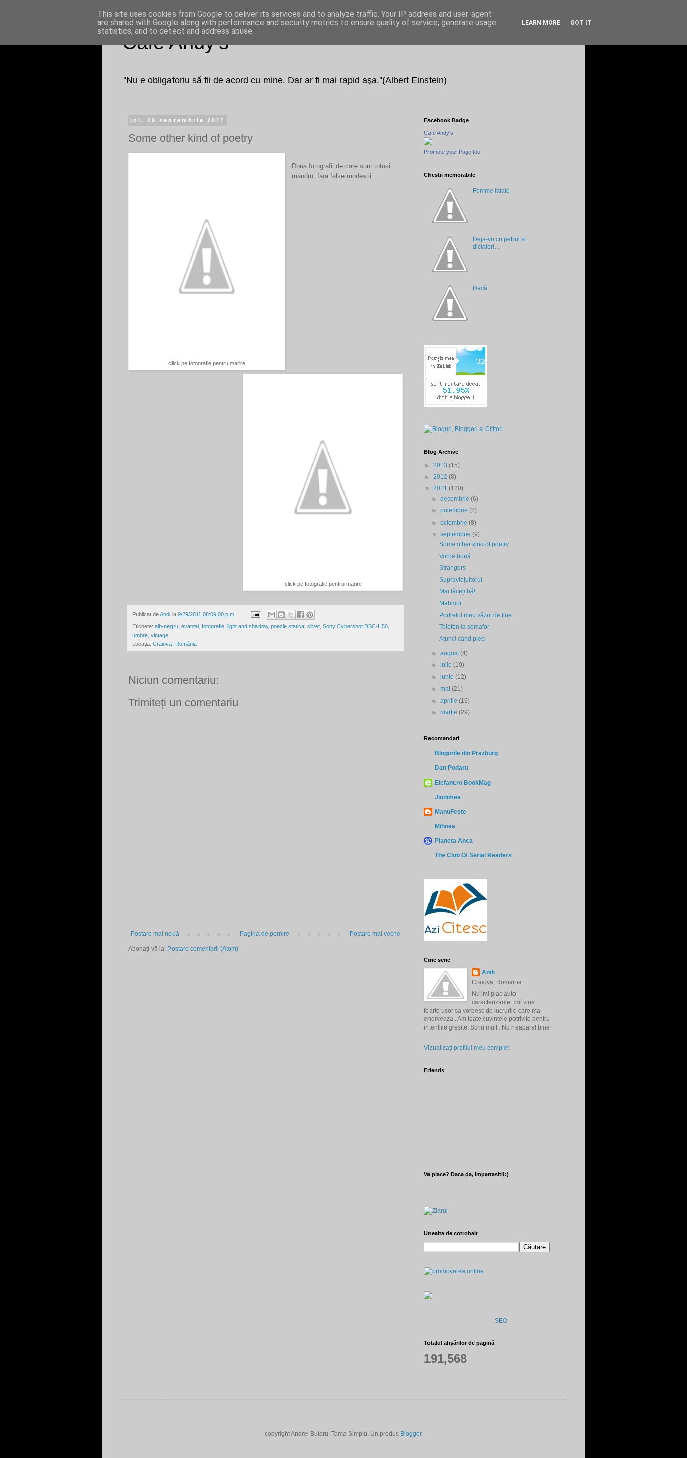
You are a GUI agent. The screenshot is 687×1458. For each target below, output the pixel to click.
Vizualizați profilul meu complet (466, 1047)
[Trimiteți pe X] (291, 615)
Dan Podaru (451, 767)
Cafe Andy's (438, 133)
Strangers (452, 567)
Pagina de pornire (264, 933)
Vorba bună (455, 556)
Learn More (541, 22)
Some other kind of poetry (474, 544)
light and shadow (247, 626)
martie (449, 712)
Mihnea (445, 826)
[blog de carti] (455, 908)
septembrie (456, 534)
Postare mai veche (375, 933)
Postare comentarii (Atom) (202, 948)
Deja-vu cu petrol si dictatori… (499, 243)
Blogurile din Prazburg (466, 753)
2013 (441, 465)
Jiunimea (448, 797)
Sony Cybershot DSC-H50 (355, 626)
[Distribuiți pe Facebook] (300, 615)
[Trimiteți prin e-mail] (272, 615)
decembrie (455, 498)
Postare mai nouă (155, 933)
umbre (140, 635)
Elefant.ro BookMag (463, 782)
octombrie (454, 522)
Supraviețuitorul (460, 579)
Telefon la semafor (464, 626)
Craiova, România (175, 644)
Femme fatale (491, 190)
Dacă (480, 288)
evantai (190, 626)
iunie (447, 676)
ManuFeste (450, 811)
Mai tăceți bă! (457, 591)
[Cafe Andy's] (428, 143)
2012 (441, 476)
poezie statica (287, 626)
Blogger (410, 1433)
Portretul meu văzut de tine (475, 615)
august (450, 653)
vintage (159, 635)
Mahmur (450, 603)
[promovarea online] (454, 1271)
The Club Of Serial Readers (473, 855)
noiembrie (454, 510)
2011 (441, 488)
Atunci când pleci (462, 638)
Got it (581, 22)
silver (313, 626)
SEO (501, 1320)
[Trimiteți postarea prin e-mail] (255, 614)
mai (446, 688)
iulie (446, 664)
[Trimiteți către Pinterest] (310, 615)
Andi (488, 972)
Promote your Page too (452, 152)
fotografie (213, 626)
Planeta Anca (454, 840)
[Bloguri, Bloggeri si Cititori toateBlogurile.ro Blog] (463, 429)
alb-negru (166, 626)
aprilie (449, 700)
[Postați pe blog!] (281, 615)
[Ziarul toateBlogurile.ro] (436, 1210)
